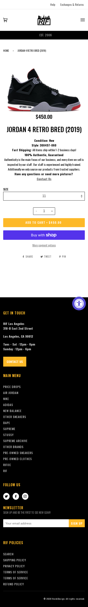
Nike (6, 398)
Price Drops (12, 386)
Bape (6, 422)
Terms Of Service (15, 572)
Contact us (15, 361)
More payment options (44, 245)
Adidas (8, 404)
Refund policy (13, 584)
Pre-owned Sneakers (18, 452)
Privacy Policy (14, 566)
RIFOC (7, 464)
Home (6, 50)
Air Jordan (10, 392)
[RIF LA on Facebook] (16, 496)
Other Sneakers (14, 416)
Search (8, 554)
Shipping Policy (14, 560)
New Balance (12, 410)
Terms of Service (15, 578)
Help (52, 4)
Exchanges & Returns (72, 4)
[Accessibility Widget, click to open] (79, 303)
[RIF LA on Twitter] (6, 496)
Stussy (8, 434)
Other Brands (13, 446)
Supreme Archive (15, 440)
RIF (5, 470)
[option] (44, 35)
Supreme (9, 428)
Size (5, 189)
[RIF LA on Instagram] (25, 496)
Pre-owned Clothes (17, 458)
